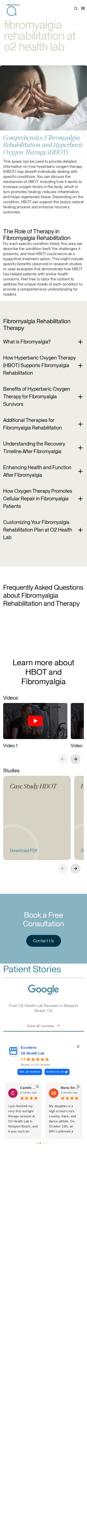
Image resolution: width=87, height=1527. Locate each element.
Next (75, 759)
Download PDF (24, 850)
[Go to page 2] (43, 1143)
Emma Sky (28, 1087)
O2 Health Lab (33, 1053)
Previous (63, 759)
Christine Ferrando (70, 1087)
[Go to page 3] (47, 1143)
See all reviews (29, 1071)
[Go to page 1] (40, 1143)
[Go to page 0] (36, 1142)
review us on (55, 1071)
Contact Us (43, 940)
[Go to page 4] (50, 1142)
